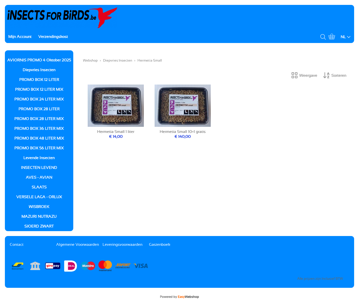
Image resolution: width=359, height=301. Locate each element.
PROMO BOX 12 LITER (39, 80)
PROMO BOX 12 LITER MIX (39, 89)
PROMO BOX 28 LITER (39, 109)
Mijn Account (20, 37)
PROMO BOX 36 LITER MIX (39, 128)
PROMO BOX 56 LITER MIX (39, 148)
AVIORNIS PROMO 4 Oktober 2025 (39, 60)
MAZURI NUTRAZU (39, 216)
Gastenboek (159, 245)
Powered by (179, 297)
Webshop (90, 60)
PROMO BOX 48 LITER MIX (39, 138)
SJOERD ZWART (39, 226)
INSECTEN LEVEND (39, 168)
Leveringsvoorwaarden (122, 245)
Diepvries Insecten (39, 70)
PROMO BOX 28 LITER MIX (39, 119)
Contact (16, 245)
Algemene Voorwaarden (77, 245)
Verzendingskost (53, 37)
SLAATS (39, 187)
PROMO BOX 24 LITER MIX (39, 99)
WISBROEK (39, 207)
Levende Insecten (39, 158)
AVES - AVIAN (39, 177)
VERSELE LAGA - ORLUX (39, 197)
